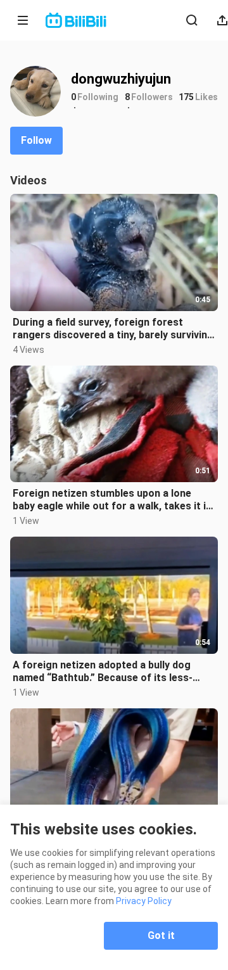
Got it (161, 935)
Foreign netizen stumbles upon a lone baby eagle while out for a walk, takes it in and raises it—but (112, 500)
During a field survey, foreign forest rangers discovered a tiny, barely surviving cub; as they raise (113, 328)
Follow (36, 140)
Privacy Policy (144, 901)
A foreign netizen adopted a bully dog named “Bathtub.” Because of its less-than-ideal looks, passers (103, 671)
